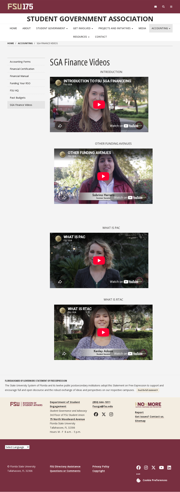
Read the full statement (148, 390)
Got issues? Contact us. (149, 416)
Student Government (51, 28)
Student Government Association (90, 18)
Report (139, 412)
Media (142, 28)
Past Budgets (17, 97)
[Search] (163, 7)
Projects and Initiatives (114, 28)
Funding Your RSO (20, 83)
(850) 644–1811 (101, 402)
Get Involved (82, 28)
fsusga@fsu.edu (102, 406)
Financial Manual (19, 76)
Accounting (160, 28)
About (26, 28)
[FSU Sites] (171, 7)
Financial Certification (22, 68)
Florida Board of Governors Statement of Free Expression (36, 380)
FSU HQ (14, 90)
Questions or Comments (65, 470)
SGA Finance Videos (21, 105)
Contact (101, 36)
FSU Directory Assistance (65, 466)
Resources (80, 36)
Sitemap (140, 420)
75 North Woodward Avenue (67, 419)
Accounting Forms (20, 61)
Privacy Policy (100, 466)
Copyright (98, 470)
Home (13, 28)
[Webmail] (155, 7)
